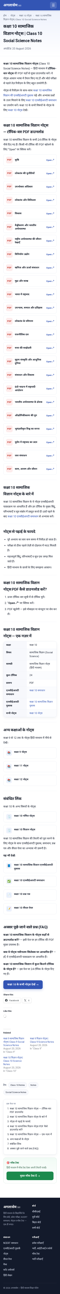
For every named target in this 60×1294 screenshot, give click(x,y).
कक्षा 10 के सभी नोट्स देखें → (23, 984)
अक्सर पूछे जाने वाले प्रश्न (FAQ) (24, 1148)
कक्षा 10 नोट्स (25, 15)
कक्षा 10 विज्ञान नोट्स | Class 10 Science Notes (13, 1061)
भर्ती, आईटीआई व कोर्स (42, 1248)
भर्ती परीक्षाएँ (37, 1259)
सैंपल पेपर (7, 1259)
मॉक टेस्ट (36, 1253)
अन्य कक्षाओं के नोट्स (19, 1139)
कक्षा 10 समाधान (37, 690)
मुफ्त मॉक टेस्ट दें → (30, 1175)
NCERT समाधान (10, 1243)
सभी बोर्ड (36, 1227)
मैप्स (5, 1264)
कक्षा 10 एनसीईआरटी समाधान (41, 100)
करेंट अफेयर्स (8, 1269)
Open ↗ (50, 160)
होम (4, 15)
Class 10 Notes (17, 1085)
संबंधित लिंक (15, 1144)
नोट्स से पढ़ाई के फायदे (20, 1121)
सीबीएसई (36, 1211)
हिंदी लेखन (7, 1275)
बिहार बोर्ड (36, 1222)
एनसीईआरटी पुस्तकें (11, 1248)
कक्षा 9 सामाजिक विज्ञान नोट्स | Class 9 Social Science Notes (13, 1042)
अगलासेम (12, 5)
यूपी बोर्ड (35, 1217)
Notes (33, 1085)
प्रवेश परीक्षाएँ (38, 1243)
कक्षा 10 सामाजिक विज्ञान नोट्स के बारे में (28, 1116)
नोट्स (12, 15)
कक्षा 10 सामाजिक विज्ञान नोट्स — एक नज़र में (31, 1134)
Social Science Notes (16, 1092)
